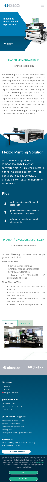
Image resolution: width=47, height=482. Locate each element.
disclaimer (40, 462)
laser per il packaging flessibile (17, 432)
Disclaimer (23, 479)
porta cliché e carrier (12, 406)
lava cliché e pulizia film (13, 426)
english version (11, 392)
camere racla (8, 409)
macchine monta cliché (13, 420)
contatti (6, 389)
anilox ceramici (9, 403)
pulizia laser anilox (11, 423)
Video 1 (10, 323)
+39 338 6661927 (17, 451)
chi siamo (6, 386)
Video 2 (26, 323)
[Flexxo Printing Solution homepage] (11, 7)
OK (23, 472)
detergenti (7, 429)
